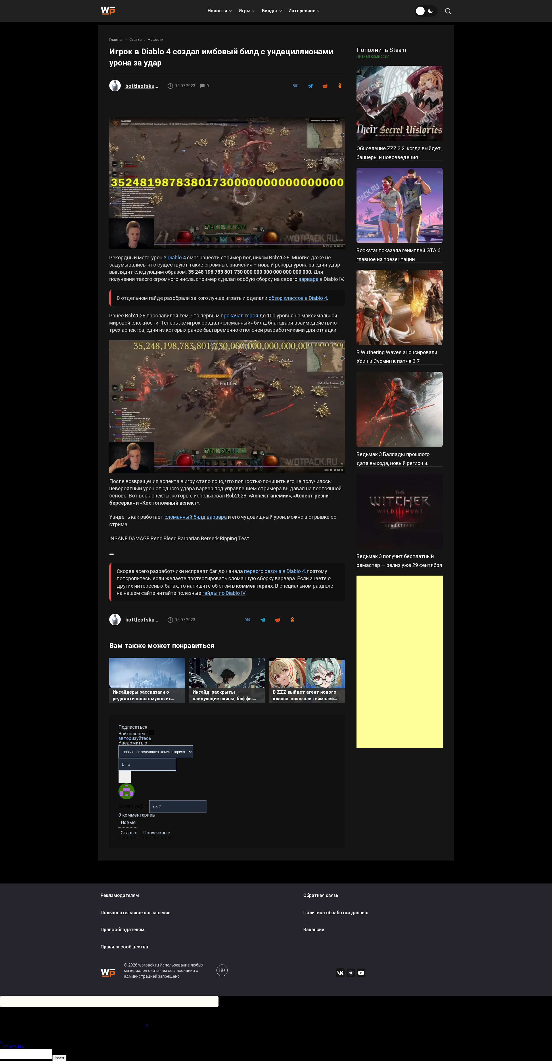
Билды (269, 10)
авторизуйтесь (134, 738)
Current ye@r (133, 806)
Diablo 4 (177, 257)
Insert (59, 1058)
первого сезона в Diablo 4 (274, 571)
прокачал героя (239, 315)
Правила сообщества (124, 947)
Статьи (135, 39)
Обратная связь (320, 895)
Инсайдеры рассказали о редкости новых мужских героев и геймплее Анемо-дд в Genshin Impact (145, 696)
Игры (244, 10)
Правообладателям (122, 930)
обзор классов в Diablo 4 (298, 298)
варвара (308, 279)
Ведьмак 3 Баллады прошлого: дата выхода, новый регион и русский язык (393, 463)
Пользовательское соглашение (135, 912)
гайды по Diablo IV (224, 593)
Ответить (13, 1046)
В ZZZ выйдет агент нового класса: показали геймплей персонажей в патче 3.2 (304, 696)
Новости (217, 10)
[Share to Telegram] (310, 86)
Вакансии (313, 930)
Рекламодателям (120, 895)
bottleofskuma (142, 86)
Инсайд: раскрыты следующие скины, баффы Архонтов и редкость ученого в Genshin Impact (226, 696)
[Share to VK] (295, 86)
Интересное (301, 10)
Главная (116, 39)
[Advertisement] (399, 662)
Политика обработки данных (335, 912)
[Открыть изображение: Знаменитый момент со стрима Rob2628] (227, 406)
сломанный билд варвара (195, 517)
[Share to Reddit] (325, 86)
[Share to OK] (340, 86)
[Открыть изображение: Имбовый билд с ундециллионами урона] (227, 183)
